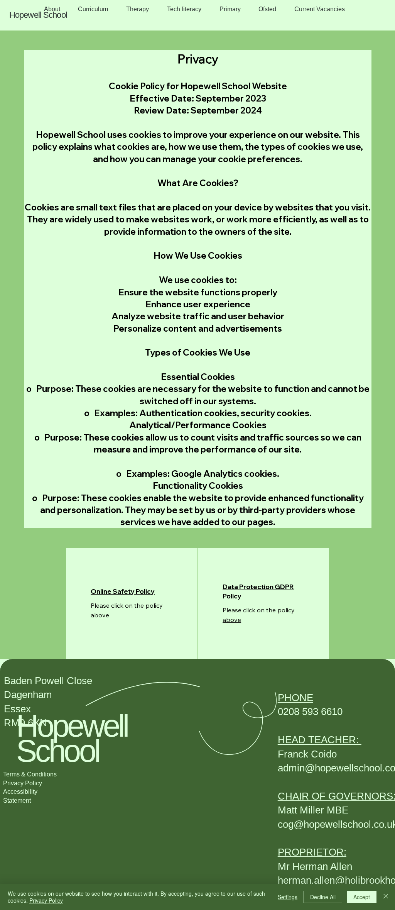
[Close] (385, 897)
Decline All (323, 897)
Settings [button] (287, 897)
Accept (361, 897)
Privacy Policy (22, 783)
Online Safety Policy (123, 591)
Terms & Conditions (30, 774)
